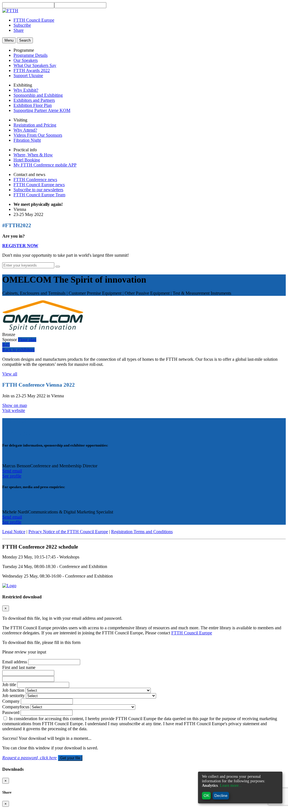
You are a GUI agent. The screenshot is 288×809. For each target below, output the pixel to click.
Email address (14, 661)
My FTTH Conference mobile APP (45, 165)
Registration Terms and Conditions (142, 531)
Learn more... (231, 785)
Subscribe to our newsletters (38, 189)
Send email (12, 470)
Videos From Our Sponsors (38, 135)
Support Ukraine (28, 75)
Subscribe (22, 25)
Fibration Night (27, 140)
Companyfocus (15, 706)
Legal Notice (13, 531)
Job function (13, 690)
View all (9, 373)
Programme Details (31, 55)
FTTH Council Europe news (39, 184)
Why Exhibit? (26, 90)
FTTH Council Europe (34, 20)
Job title (9, 684)
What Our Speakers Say (35, 65)
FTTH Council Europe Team (39, 194)
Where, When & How (33, 154)
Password (10, 712)
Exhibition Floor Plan (33, 105)
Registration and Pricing (35, 125)
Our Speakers (26, 60)
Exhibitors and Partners (34, 100)
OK (206, 795)
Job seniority (13, 695)
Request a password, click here (29, 757)
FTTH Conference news (35, 179)
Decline (221, 795)
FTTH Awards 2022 (32, 70)
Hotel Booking (27, 159)
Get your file (70, 758)
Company (11, 701)
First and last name (18, 667)
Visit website (13, 410)
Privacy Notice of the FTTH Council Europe (68, 531)
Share (19, 30)
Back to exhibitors (18, 349)
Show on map (14, 405)
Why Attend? (25, 130)
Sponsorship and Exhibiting (38, 95)
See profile (11, 476)
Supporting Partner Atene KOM (42, 110)
